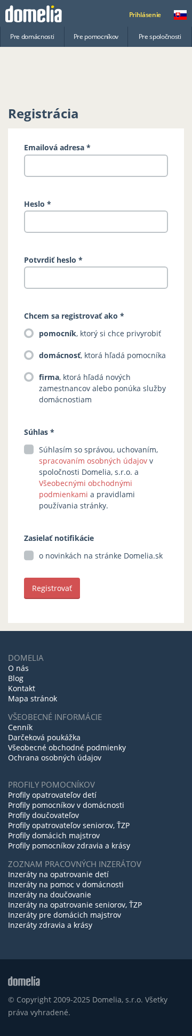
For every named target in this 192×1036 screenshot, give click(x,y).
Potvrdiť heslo (50, 260)
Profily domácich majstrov (54, 835)
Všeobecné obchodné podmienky (67, 747)
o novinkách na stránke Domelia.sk (101, 556)
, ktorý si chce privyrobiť (100, 333)
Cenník (20, 727)
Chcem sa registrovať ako (72, 316)
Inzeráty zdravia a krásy (50, 925)
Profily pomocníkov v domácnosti (66, 805)
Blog (15, 678)
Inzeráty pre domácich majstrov (64, 915)
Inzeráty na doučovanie (49, 894)
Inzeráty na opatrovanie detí (58, 874)
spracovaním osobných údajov (93, 461)
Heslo (34, 204)
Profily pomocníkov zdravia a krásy (69, 845)
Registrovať (52, 588)
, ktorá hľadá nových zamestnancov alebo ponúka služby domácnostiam (102, 388)
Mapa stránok (32, 698)
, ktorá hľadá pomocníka (102, 355)
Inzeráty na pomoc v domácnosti (66, 884)
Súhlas (36, 432)
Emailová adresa (54, 147)
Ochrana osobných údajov (54, 757)
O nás (18, 668)
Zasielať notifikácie (59, 538)
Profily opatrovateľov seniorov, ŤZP (69, 825)
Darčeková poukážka (44, 737)
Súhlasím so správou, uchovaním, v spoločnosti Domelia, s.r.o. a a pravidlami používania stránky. (98, 477)
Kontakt (21, 688)
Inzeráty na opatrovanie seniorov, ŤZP (75, 905)
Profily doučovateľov (43, 815)
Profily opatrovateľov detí (52, 795)
